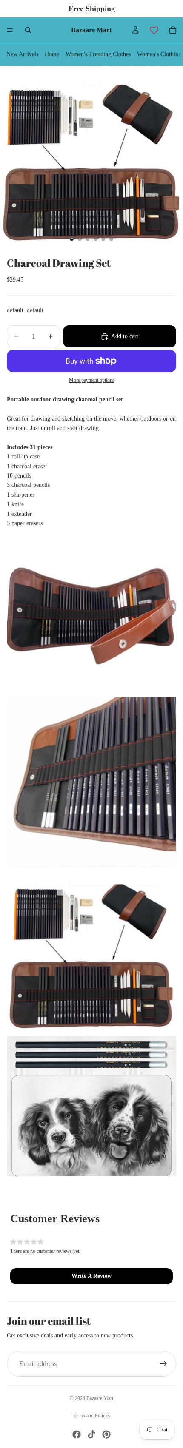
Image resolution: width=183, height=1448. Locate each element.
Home (52, 54)
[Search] (28, 30)
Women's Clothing (159, 54)
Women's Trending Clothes (98, 54)
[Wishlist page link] (154, 30)
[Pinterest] (106, 1434)
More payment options (91, 380)
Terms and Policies (92, 1416)
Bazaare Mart (99, 1398)
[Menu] (10, 30)
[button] (91, 1276)
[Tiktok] (91, 1434)
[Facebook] (76, 1434)
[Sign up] (163, 1364)
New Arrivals (22, 54)
